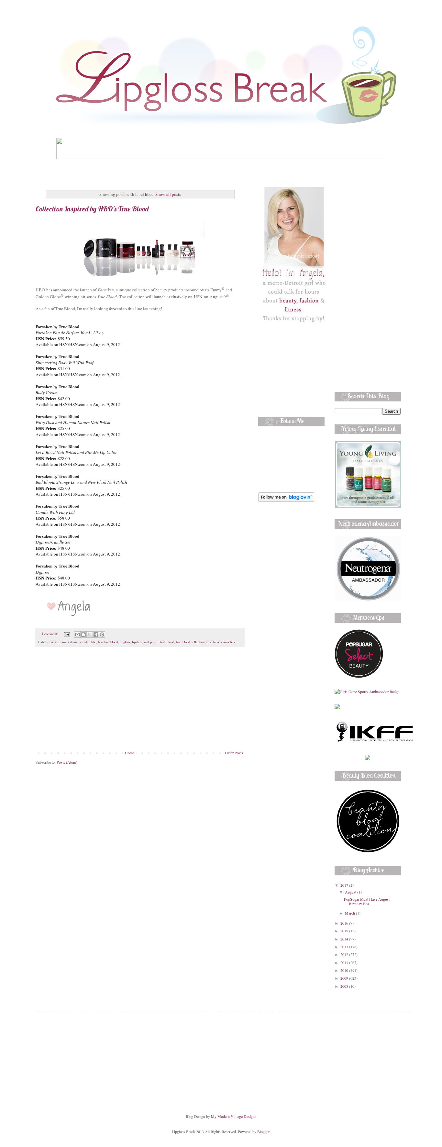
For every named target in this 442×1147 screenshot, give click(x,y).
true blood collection (190, 642)
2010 (344, 970)
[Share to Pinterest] (102, 634)
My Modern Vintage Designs (233, 1116)
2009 (344, 978)
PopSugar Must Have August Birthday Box (367, 901)
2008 (344, 986)
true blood (167, 642)
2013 (344, 946)
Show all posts (168, 194)
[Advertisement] (140, 701)
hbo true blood (108, 642)
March (350, 913)
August (351, 891)
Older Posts (234, 752)
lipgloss (125, 642)
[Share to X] (89, 634)
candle (84, 642)
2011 (344, 962)
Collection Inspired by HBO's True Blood (92, 208)
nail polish (151, 642)
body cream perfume (64, 642)
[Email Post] (66, 634)
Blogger (263, 1131)
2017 (344, 885)
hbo (93, 642)
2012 (344, 954)
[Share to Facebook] (96, 634)
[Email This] (77, 634)
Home (129, 752)
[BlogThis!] (83, 634)
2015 (344, 930)
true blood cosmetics (220, 642)
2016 (344, 923)
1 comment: (50, 634)
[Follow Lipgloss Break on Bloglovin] (286, 500)
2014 (344, 938)
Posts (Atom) (67, 762)
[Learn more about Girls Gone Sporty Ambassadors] (368, 691)
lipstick (137, 642)
